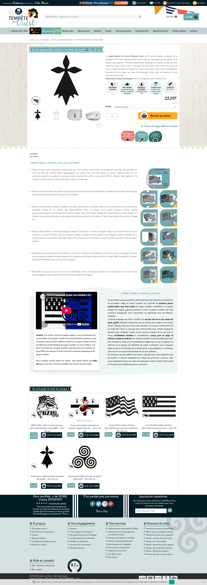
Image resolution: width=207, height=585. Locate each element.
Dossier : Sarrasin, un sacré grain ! (159, 554)
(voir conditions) (127, 136)
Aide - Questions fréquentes (43, 565)
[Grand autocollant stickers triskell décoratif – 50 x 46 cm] (84, 457)
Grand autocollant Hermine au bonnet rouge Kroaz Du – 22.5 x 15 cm (84, 428)
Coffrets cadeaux (179, 31)
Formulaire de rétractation (80, 544)
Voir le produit (54, 434)
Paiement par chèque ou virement (121, 538)
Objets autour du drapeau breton (159, 532)
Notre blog (102, 511)
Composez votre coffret (117, 550)
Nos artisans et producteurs (43, 532)
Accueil (32, 40)
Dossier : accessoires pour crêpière (160, 544)
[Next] (96, 80)
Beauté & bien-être (160, 31)
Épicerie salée (67, 31)
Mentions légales (39, 538)
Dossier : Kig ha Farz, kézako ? (157, 551)
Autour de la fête (142, 31)
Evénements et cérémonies (118, 547)
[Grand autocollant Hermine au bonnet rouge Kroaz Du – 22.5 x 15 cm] (84, 406)
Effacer (174, 103)
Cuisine (108, 31)
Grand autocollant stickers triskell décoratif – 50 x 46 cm (84, 477)
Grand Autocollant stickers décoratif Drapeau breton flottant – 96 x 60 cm (122, 428)
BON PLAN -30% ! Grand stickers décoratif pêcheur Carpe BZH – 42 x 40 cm (47, 428)
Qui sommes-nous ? (39, 528)
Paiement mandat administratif (120, 541)
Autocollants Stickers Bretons (62, 40)
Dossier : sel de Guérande (156, 541)
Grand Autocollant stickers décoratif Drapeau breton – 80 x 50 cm (159, 428)
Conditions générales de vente (44, 541)
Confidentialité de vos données (82, 538)
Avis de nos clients (39, 544)
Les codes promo (115, 554)
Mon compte (37, 569)
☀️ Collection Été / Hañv (18, 31)
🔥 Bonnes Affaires (35, 31)
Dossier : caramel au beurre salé (159, 538)
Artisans (193, 31)
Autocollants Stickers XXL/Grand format (89, 40)
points (157, 126)
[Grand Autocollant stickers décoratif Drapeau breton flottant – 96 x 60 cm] (121, 406)
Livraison (73, 528)
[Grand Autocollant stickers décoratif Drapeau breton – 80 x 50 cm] (159, 406)
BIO (57, 31)
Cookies (35, 535)
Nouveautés (48, 31)
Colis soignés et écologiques (81, 532)
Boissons (97, 31)
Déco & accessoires (123, 31)
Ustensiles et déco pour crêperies (159, 535)
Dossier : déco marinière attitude (159, 548)
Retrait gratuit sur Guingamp (119, 544)
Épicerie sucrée (84, 31)
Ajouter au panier (160, 115)
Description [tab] (34, 156)
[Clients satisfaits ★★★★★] (155, 142)
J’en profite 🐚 (121, 3)
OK (171, 582)
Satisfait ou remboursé (79, 541)
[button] (178, 3)
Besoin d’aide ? (141, 3)
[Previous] (34, 80)
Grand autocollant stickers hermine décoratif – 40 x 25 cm (47, 477)
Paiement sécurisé (77, 548)
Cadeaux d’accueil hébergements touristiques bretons (121, 533)
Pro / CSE (157, 3)
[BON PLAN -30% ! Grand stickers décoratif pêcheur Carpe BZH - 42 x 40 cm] (47, 406)
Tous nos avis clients (57, 503)
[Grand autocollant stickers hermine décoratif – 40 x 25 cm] (47, 457)
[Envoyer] (140, 17)
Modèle (108, 106)
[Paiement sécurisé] (141, 142)
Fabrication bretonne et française (83, 535)
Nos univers (112, 557)
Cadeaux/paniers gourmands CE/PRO (123, 528)
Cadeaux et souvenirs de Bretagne (159, 528)
